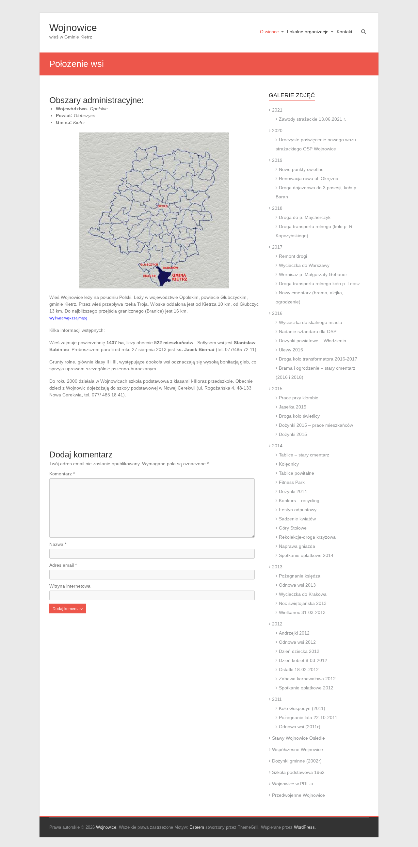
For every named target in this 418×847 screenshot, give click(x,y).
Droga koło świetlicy (299, 416)
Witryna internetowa (69, 586)
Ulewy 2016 (291, 349)
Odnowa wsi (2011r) (299, 726)
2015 (277, 388)
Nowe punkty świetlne (301, 169)
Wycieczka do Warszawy (304, 265)
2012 (277, 623)
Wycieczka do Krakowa (303, 594)
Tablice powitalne (296, 473)
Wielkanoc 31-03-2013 (302, 612)
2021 (277, 110)
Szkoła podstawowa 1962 (298, 772)
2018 (277, 208)
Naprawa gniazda (297, 546)
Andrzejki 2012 (294, 633)
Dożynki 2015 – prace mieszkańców (316, 425)
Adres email (63, 565)
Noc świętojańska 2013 (303, 603)
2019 (277, 160)
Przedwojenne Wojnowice (298, 795)
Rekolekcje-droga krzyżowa (307, 537)
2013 (277, 566)
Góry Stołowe (293, 528)
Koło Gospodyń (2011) (302, 708)
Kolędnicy (289, 464)
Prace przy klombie (298, 397)
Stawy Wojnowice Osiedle (298, 738)
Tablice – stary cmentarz (304, 454)
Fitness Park (292, 482)
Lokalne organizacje (308, 31)
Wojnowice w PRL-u (292, 783)
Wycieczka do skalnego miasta (310, 322)
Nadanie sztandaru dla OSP (307, 331)
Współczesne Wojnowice (297, 749)
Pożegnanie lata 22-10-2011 (308, 717)
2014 (277, 445)
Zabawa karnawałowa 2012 (307, 678)
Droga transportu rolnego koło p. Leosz (319, 283)
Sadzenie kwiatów (297, 518)
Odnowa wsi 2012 (297, 642)
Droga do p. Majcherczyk (304, 217)
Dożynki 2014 (293, 491)
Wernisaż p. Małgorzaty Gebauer (313, 274)
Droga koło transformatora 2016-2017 (318, 359)
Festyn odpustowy (297, 509)
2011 (277, 699)
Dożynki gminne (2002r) (297, 760)
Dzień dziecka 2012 (299, 651)
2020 (277, 130)
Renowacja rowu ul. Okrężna (308, 178)
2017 (277, 247)
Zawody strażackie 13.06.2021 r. (312, 119)
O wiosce (269, 31)
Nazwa (57, 544)
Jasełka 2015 (292, 406)
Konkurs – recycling (299, 500)
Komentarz (62, 473)
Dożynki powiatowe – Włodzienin (312, 340)
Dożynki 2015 (293, 434)
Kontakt (344, 31)
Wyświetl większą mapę (68, 318)
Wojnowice (73, 27)
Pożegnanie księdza (299, 575)
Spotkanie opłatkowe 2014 (306, 555)
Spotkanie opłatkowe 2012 (306, 687)
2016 (277, 313)
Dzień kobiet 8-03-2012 (303, 660)
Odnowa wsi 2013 (297, 585)
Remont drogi (293, 256)
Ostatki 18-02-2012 (299, 669)
